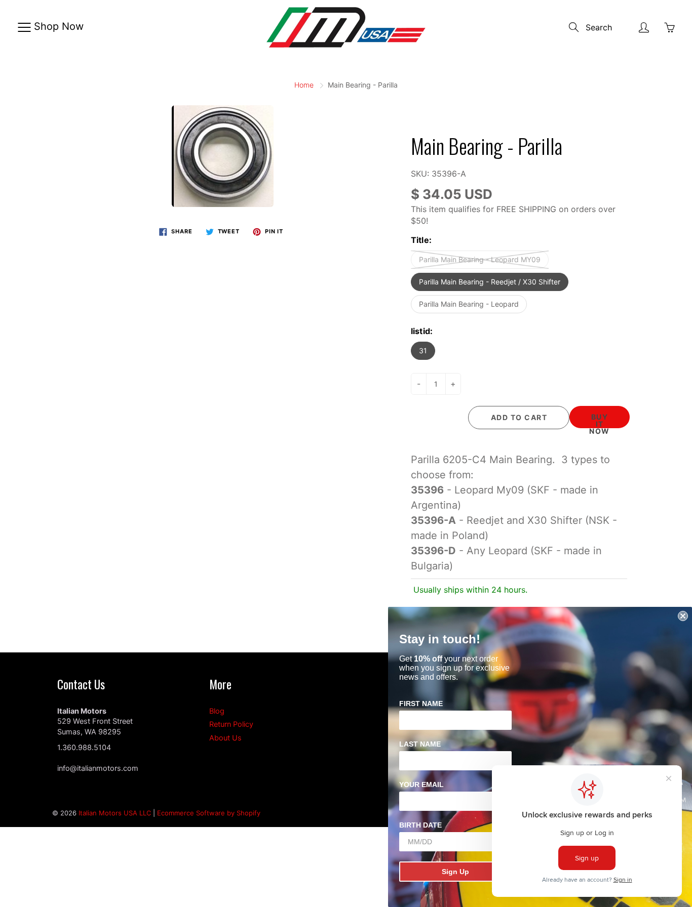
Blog (216, 711)
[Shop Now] (24, 27)
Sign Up (455, 872)
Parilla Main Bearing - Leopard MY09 (480, 259)
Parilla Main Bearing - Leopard (469, 304)
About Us (225, 738)
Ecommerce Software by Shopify (208, 813)
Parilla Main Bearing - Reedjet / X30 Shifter (489, 281)
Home (304, 84)
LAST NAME (420, 744)
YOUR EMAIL (421, 784)
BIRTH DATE (420, 825)
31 (423, 350)
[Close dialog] (683, 616)
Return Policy (231, 724)
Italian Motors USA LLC (115, 813)
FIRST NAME (421, 703)
